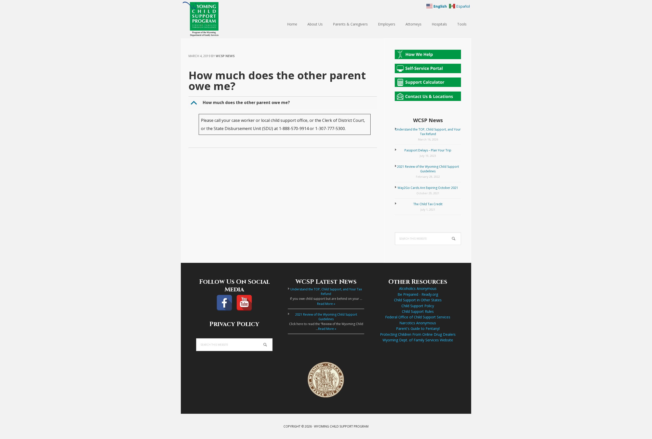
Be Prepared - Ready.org (418, 294)
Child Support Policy (417, 305)
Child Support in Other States (418, 300)
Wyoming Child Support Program (214, 19)
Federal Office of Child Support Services (417, 317)
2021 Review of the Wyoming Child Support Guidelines (428, 168)
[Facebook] (224, 303)
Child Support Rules (418, 311)
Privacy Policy (234, 324)
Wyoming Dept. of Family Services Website (418, 340)
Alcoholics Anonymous (418, 288)
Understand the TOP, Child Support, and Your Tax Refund (428, 131)
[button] (283, 103)
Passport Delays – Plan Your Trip (427, 150)
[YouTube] (244, 303)
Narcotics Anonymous (417, 322)
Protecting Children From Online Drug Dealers (418, 334)
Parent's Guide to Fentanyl (418, 328)
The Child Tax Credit (427, 204)
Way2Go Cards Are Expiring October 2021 (428, 188)
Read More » (326, 304)
